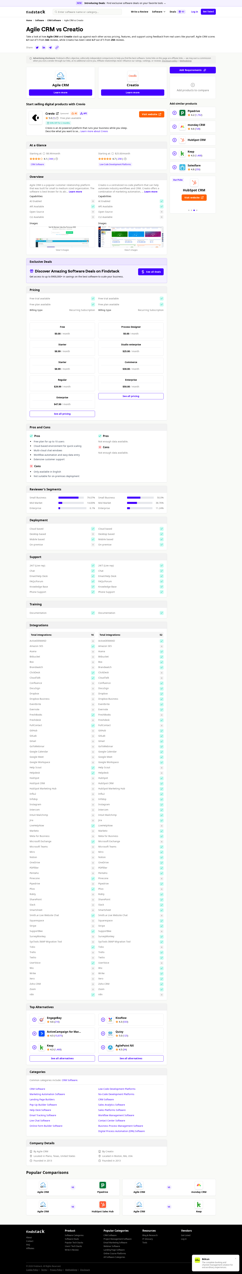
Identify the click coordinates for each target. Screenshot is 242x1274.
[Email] (50, 47)
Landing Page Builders (42, 1099)
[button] (188, 210)
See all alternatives (62, 1058)
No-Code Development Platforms (116, 1094)
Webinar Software (112, 1246)
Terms (44, 1269)
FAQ (28, 1244)
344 (51, 158)
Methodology (186, 60)
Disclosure (85, 1269)
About (29, 1237)
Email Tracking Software (43, 1115)
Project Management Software (118, 1239)
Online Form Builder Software (46, 1125)
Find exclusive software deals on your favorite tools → (136, 3)
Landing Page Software (114, 1249)
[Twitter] (37, 47)
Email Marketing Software (115, 1242)
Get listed (208, 11)
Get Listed (185, 1235)
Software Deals (72, 1239)
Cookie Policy (32, 1269)
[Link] (57, 47)
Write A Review (72, 1249)
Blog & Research (150, 1235)
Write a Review (139, 11)
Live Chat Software (40, 1120)
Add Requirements (190, 70)
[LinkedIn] (43, 47)
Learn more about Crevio (94, 131)
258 (120, 158)
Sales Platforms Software (112, 1110)
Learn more (75, 191)
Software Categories (74, 1235)
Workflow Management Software (116, 1115)
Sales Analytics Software (111, 1104)
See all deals (153, 271)
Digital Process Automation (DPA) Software (121, 1131)
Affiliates (30, 1248)
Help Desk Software (40, 1110)
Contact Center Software (111, 1120)
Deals (177, 11)
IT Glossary (147, 1239)
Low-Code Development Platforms (115, 164)
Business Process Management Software (120, 1125)
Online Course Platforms (115, 1253)
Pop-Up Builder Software (43, 1104)
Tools (144, 1242)
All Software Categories (114, 1257)
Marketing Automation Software (47, 1094)
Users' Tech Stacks (73, 1246)
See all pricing (62, 413)
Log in (194, 11)
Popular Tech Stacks (74, 1242)
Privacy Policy (56, 1269)
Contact (29, 1241)
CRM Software (37, 164)
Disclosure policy (169, 60)
